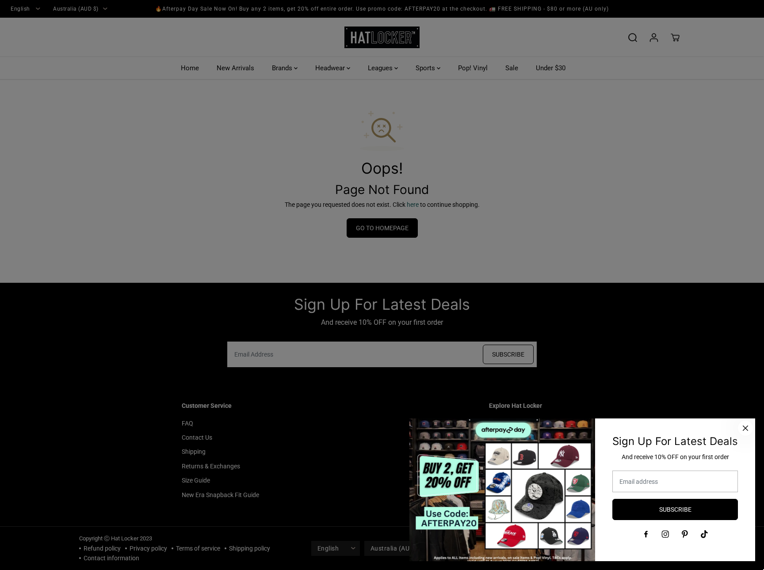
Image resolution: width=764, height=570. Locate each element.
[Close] (745, 428)
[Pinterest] (685, 534)
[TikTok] (704, 534)
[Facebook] (646, 534)
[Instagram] (665, 534)
